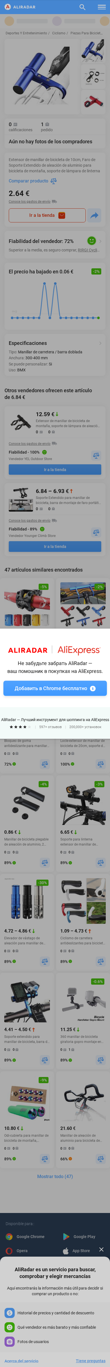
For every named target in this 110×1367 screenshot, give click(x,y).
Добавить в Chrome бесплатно (51, 688)
